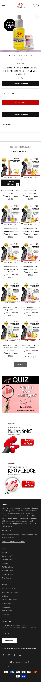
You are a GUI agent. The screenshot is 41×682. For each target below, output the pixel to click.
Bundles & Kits (7, 571)
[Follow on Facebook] (3, 655)
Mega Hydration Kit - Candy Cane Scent (30, 268)
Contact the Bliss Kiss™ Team (13, 541)
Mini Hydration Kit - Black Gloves (10, 192)
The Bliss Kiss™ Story (10, 589)
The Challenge (7, 578)
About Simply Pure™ (10, 592)
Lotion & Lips (7, 560)
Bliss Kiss (20, 64)
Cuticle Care (7, 611)
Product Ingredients (9, 600)
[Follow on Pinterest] (15, 655)
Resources (6, 607)
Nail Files (5, 563)
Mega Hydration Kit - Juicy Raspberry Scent (30, 230)
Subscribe (9, 641)
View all (20, 364)
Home (4, 552)
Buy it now (20, 109)
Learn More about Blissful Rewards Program (19, 649)
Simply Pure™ (7, 556)
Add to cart (20, 102)
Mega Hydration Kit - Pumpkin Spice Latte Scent (10, 269)
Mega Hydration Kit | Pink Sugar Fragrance (30, 308)
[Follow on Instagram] (9, 655)
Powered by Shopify (27, 667)
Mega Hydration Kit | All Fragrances (30, 346)
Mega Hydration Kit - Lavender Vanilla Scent (10, 230)
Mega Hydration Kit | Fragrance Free (30, 192)
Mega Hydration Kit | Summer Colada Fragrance (10, 347)
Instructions (6, 603)
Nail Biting (5, 614)
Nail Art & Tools (8, 574)
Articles (5, 596)
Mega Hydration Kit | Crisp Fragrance (10, 308)
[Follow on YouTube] (20, 655)
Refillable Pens (7, 567)
